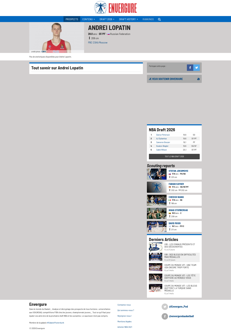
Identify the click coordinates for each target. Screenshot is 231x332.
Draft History (127, 19)
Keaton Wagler (162, 146)
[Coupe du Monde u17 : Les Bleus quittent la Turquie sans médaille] (155, 287)
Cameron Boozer (163, 142)
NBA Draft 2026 (162, 129)
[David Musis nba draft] (157, 226)
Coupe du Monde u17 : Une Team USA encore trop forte (180, 266)
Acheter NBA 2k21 (125, 327)
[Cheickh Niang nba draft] (157, 200)
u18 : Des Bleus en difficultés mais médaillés (180, 255)
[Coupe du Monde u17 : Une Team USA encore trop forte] (155, 267)
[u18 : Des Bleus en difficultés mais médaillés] (155, 256)
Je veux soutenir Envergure (166, 78)
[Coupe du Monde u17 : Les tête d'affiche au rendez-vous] (155, 277)
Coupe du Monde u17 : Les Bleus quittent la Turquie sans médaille (180, 288)
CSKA (44, 51)
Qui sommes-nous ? (126, 310)
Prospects (72, 19)
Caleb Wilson (161, 149)
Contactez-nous (124, 304)
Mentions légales (125, 321)
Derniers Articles (163, 239)
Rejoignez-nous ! (125, 315)
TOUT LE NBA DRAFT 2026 (174, 156)
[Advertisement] (174, 103)
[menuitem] (71, 19)
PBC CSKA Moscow (97, 42)
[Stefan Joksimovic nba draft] (157, 173)
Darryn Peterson (163, 134)
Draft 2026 (106, 19)
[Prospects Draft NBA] (159, 19)
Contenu (87, 19)
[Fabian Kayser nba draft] (157, 187)
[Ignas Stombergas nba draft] (157, 213)
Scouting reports (161, 165)
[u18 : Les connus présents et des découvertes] (155, 246)
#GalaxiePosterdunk (55, 322)
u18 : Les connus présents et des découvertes (179, 245)
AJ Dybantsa (161, 138)
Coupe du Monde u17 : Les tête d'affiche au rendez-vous (180, 276)
